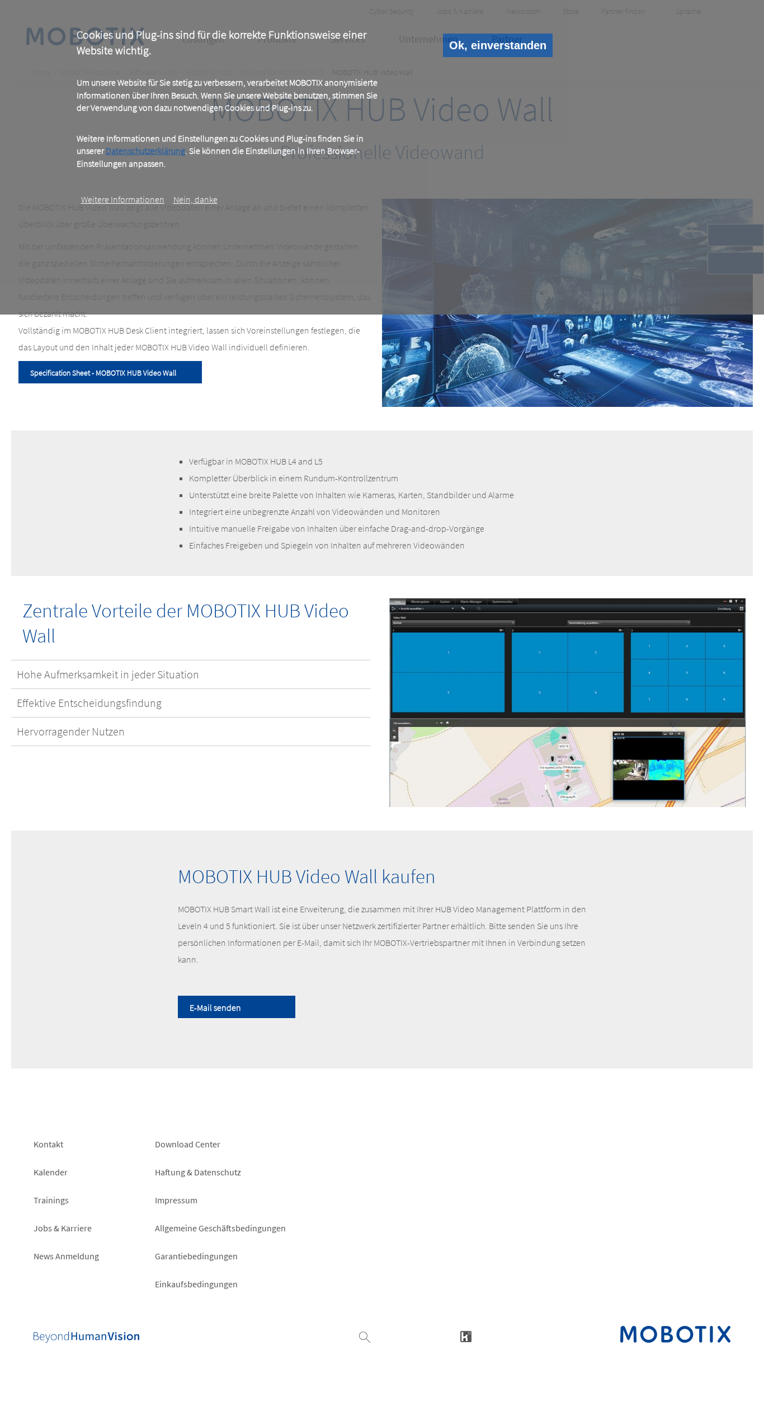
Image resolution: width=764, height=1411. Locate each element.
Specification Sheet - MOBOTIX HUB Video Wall (103, 373)
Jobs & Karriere (63, 1228)
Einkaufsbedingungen (196, 1284)
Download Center (187, 1144)
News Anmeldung (66, 1256)
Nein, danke (195, 199)
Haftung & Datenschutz (198, 1172)
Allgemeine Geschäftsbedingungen (220, 1228)
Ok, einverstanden (497, 45)
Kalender (51, 1172)
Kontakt (48, 1144)
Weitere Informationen (122, 199)
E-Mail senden (215, 1007)
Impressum (176, 1200)
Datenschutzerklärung (145, 150)
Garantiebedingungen (196, 1256)
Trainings (51, 1200)
